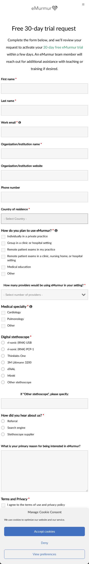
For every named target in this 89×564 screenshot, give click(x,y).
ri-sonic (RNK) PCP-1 (20, 349)
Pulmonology (15, 319)
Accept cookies (44, 531)
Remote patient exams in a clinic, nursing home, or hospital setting (44, 258)
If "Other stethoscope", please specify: (44, 394)
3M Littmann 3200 (19, 362)
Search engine (16, 427)
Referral (12, 421)
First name (9, 79)
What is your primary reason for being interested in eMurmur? (40, 446)
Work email (11, 122)
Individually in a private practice (27, 236)
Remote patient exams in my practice (31, 249)
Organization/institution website (21, 166)
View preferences (44, 554)
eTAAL (11, 369)
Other (11, 273)
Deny (44, 543)
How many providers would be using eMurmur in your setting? (44, 285)
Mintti (11, 375)
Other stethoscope (19, 382)
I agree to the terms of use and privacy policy (36, 504)
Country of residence (15, 209)
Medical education (19, 267)
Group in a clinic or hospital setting (29, 243)
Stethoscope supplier (20, 434)
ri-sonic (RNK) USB (19, 342)
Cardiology (14, 312)
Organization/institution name (21, 144)
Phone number (10, 187)
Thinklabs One (16, 356)
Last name (8, 101)
